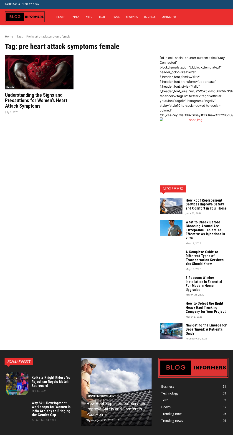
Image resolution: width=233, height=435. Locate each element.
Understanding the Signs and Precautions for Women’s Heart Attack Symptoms (36, 100)
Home (9, 36)
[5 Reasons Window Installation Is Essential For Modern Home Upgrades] (171, 284)
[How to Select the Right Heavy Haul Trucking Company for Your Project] (171, 309)
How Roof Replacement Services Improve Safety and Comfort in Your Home (206, 204)
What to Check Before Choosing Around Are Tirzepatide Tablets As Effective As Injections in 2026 (205, 230)
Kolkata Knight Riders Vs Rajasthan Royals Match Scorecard (51, 381)
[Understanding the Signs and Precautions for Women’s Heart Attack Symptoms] (39, 72)
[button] (224, 4)
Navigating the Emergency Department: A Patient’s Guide (206, 329)
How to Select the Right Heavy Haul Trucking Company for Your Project (206, 307)
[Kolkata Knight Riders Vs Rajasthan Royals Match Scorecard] (17, 383)
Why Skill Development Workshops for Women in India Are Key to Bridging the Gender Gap (51, 409)
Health (10, 87)
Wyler (90, 420)
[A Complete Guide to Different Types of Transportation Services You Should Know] (171, 258)
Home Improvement (102, 396)
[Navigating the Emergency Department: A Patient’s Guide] (171, 331)
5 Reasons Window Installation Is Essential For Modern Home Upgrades (204, 284)
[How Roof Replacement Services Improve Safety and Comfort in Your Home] (171, 206)
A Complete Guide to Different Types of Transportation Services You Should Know (205, 258)
